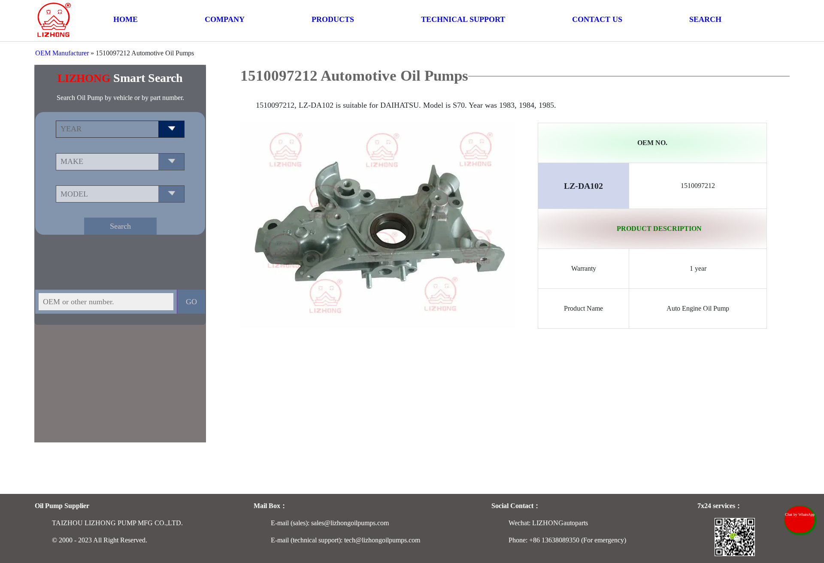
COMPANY (225, 19)
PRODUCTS (333, 19)
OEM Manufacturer (62, 53)
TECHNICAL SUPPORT (463, 19)
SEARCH (705, 19)
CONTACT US (597, 19)
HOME (125, 19)
